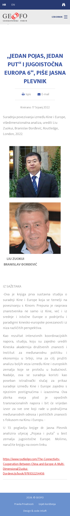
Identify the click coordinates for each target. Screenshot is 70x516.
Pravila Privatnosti (24, 504)
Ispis (28, 94)
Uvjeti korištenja (47, 504)
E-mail (45, 94)
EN (13, 4)
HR (4, 4)
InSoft (43, 511)
